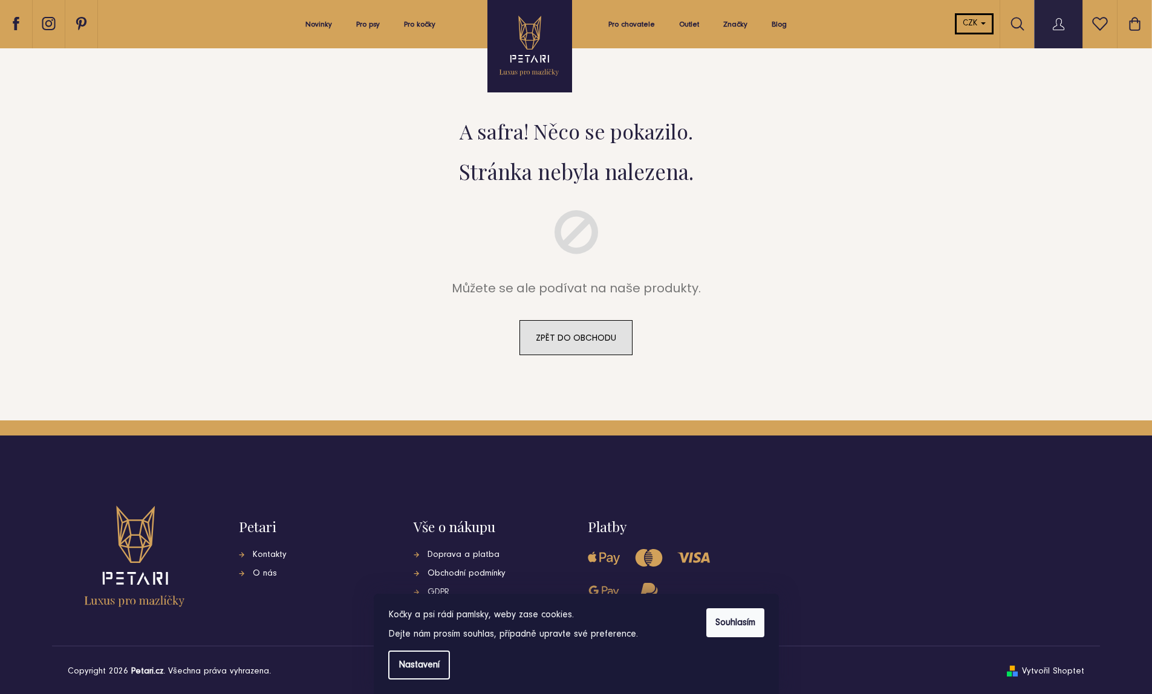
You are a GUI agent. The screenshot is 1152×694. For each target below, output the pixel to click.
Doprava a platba (464, 554)
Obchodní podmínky (467, 573)
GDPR (438, 592)
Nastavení (419, 665)
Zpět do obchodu (576, 338)
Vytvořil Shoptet (1053, 671)
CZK (971, 23)
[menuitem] (318, 27)
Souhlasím (735, 623)
